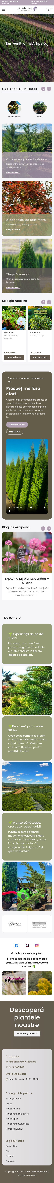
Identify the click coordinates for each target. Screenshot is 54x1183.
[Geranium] (14, 318)
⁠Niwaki (9, 1103)
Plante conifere (13, 1109)
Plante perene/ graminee (11, 336)
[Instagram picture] (14, 983)
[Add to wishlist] (23, 308)
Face (17, 945)
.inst (38, 945)
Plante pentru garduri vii (17, 1114)
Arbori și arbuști (37, 335)
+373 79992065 (17, 1067)
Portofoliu (10, 1161)
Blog (8, 1151)
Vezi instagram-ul (26, 1033)
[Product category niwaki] (39, 110)
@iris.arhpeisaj (15, 962)
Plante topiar (12, 1119)
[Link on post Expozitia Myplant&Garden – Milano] (27, 552)
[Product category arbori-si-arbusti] (14, 110)
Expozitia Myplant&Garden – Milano (27, 581)
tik (28, 945)
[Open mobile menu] (3, 9)
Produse (10, 1156)
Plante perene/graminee (17, 1124)
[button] (43, 88)
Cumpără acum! (17, 424)
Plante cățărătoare (15, 1129)
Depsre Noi (14, 431)
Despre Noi (11, 1146)
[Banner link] (27, 151)
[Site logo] (27, 9)
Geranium (9, 332)
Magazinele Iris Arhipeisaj (22, 1062)
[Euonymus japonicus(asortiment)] (40, 318)
